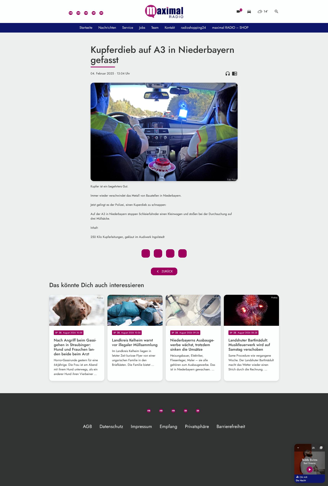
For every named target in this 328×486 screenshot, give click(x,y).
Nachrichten (107, 27)
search (276, 11)
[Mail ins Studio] (53, 11)
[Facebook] (76, 11)
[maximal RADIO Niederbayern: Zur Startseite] (164, 11)
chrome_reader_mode (234, 73)
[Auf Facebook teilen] (145, 253)
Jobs (142, 27)
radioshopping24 (193, 27)
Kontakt (170, 27)
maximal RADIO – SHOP (230, 27)
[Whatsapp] (68, 11)
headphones (227, 73)
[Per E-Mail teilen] (182, 253)
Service (127, 27)
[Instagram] (84, 11)
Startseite (85, 27)
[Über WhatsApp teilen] (170, 253)
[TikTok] (106, 11)
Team (155, 27)
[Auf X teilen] (158, 253)
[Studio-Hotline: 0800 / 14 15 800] (61, 11)
